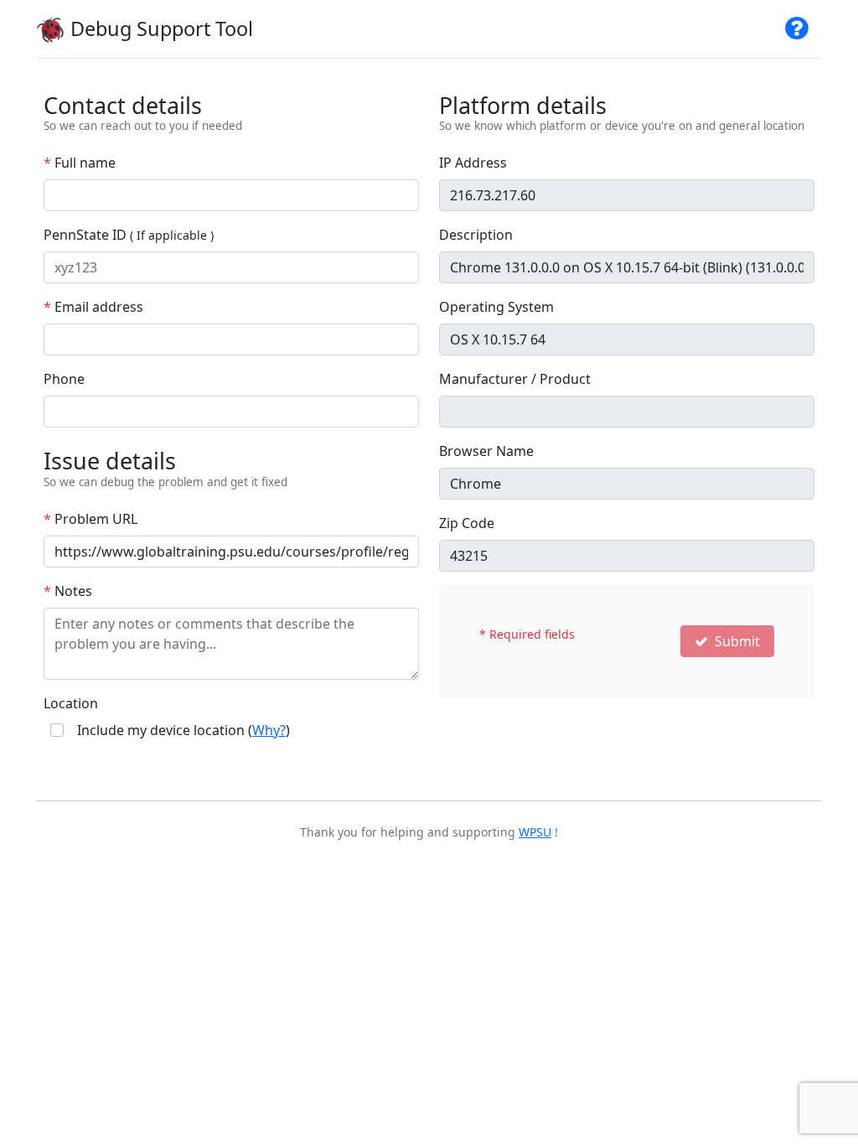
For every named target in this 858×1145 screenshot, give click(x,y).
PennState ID (129, 234)
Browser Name (486, 451)
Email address (93, 307)
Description (476, 234)
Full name (80, 162)
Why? (269, 730)
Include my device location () (183, 730)
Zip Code (466, 523)
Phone (64, 379)
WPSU (535, 832)
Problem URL (90, 519)
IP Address (473, 162)
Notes (68, 591)
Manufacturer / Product (515, 379)
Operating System (496, 307)
